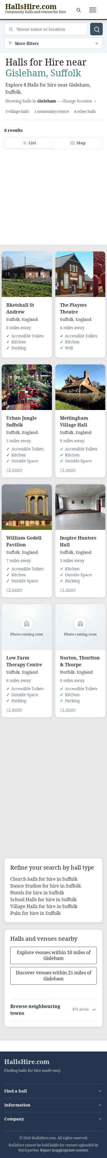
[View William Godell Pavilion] (27, 507)
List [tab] (32, 142)
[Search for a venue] (78, 10)
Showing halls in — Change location (48, 101)
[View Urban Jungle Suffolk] (27, 387)
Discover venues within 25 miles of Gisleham (53, 976)
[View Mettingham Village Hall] (80, 387)
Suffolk (13, 319)
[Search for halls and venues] (96, 29)
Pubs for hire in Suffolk (35, 913)
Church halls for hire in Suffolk (43, 879)
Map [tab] (81, 142)
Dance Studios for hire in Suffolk (45, 886)
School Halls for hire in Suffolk (43, 899)
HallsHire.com (26, 1061)
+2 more (14, 469)
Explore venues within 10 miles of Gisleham (53, 955)
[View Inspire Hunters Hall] (80, 507)
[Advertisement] (53, 193)
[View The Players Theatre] (80, 274)
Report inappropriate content (64, 1150)
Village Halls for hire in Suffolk (43, 906)
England (30, 319)
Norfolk (67, 672)
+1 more (68, 469)
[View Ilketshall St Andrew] (27, 274)
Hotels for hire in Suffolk (37, 892)
